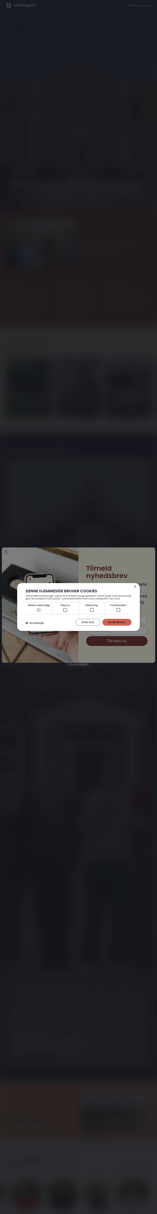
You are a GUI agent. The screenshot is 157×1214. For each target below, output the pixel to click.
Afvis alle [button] (88, 622)
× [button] (135, 586)
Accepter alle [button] (117, 622)
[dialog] (78, 607)
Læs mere (114, 598)
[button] (35, 623)
